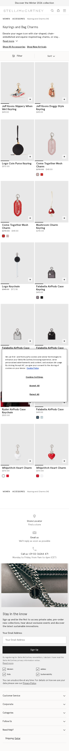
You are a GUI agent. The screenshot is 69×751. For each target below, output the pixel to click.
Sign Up (34, 650)
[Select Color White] (3, 475)
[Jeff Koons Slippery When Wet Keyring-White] (17, 82)
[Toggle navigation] (64, 10)
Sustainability (46, 674)
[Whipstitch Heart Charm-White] (17, 444)
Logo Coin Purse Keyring (16, 163)
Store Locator (34, 521)
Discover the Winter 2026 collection (34, 3)
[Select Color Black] (41, 297)
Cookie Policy (33, 368)
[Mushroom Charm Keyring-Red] (51, 201)
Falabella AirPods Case (50, 409)
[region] (34, 375)
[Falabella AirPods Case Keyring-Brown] (51, 263)
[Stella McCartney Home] (23, 10)
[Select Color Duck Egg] (41, 417)
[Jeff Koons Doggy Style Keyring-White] (51, 82)
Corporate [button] (8, 704)
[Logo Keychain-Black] (17, 263)
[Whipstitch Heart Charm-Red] (51, 444)
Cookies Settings (34, 377)
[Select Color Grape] (37, 174)
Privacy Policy (29, 683)
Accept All (34, 386)
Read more (8, 663)
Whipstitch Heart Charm (17, 468)
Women (10, 669)
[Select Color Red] (7, 475)
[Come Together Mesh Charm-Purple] (51, 140)
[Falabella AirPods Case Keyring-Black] (51, 324)
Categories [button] (8, 713)
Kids (9, 674)
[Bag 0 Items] (58, 10)
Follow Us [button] (7, 721)
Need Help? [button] (8, 730)
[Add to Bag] (30, 99)
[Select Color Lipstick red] (41, 174)
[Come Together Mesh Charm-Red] (17, 201)
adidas (43, 669)
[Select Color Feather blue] (37, 417)
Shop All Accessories (14, 47)
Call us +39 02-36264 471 (34, 554)
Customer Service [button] (11, 696)
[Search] (52, 11)
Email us (34, 537)
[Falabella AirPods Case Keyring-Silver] (17, 324)
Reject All (34, 394)
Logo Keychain (11, 286)
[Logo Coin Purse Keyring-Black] (17, 140)
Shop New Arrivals (36, 47)
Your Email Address (12, 633)
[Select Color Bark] (37, 297)
